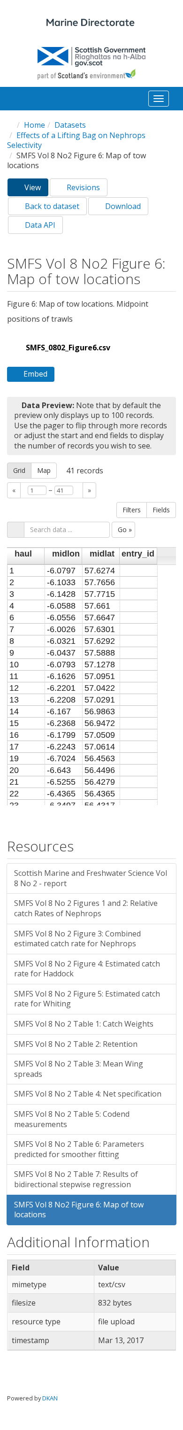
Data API (39, 225)
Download (122, 206)
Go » (125, 529)
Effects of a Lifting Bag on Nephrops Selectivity (76, 140)
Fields (161, 509)
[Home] (91, 23)
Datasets (70, 125)
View (35, 189)
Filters (131, 509)
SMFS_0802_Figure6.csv (68, 347)
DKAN (50, 1398)
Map (44, 470)
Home (34, 125)
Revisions (82, 187)
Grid (19, 470)
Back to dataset (51, 206)
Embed (35, 374)
